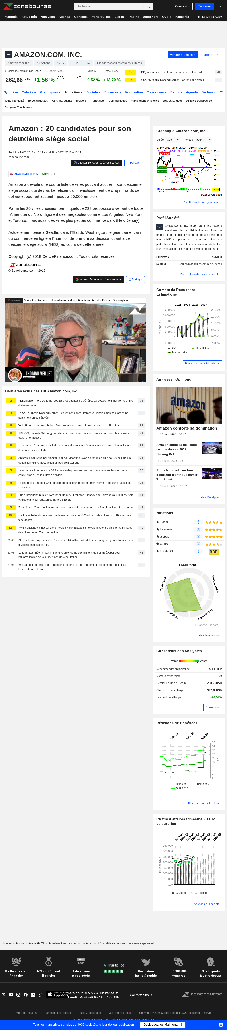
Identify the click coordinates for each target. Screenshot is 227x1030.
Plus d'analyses (210, 497)
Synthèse (11, 92)
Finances (111, 92)
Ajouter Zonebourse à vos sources (99, 162)
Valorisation (134, 92)
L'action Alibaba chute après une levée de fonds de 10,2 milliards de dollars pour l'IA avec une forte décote (74, 518)
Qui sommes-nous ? (121, 1012)
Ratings (176, 92)
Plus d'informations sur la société (199, 274)
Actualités (73, 92)
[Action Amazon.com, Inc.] (52, 174)
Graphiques (49, 92)
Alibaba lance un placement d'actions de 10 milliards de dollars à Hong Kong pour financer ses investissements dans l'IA (75, 542)
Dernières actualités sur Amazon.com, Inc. (41, 391)
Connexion (182, 6)
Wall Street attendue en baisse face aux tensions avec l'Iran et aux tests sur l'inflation (69, 425)
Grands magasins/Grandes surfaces (200, 264)
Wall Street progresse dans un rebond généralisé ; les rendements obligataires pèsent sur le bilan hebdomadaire (73, 567)
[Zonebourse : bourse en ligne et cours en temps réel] (27, 6)
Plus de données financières (202, 363)
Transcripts (97, 100)
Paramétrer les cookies (58, 1012)
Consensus (156, 92)
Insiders (81, 100)
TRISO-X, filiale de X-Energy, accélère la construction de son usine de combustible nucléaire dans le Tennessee (73, 436)
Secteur (208, 92)
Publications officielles (145, 100)
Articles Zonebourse (199, 100)
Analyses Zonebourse (18, 107)
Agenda (192, 92)
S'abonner (204, 6)
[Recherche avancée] (148, 6)
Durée (160, 139)
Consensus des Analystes (179, 651)
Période (188, 139)
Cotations (29, 92)
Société (92, 92)
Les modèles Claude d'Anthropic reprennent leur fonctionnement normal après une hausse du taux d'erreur (74, 485)
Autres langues (172, 100)
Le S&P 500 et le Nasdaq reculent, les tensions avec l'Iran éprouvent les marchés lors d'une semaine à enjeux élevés (173, 80)
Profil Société (168, 218)
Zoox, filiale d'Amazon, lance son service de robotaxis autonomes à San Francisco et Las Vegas (75, 507)
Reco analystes (38, 100)
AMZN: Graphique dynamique (201, 202)
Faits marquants (62, 100)
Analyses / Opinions (173, 379)
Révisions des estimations (203, 803)
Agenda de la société (206, 904)
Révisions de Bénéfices (176, 723)
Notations (164, 513)
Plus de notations (209, 635)
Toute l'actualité (14, 100)
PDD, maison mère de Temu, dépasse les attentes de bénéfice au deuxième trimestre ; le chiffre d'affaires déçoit (173, 72)
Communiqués (118, 100)
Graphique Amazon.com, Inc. (181, 131)
